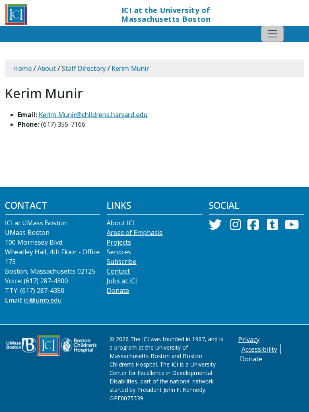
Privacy (249, 339)
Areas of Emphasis (135, 232)
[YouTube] (291, 226)
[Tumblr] (272, 226)
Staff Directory (84, 68)
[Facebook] (253, 226)
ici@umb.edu (43, 300)
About (46, 68)
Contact (118, 271)
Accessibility (259, 349)
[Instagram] (235, 226)
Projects (119, 242)
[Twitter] (215, 226)
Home (22, 68)
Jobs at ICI (122, 280)
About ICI (121, 222)
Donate (118, 290)
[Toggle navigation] (272, 34)
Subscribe (121, 261)
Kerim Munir (130, 68)
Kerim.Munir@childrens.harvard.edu (93, 114)
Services (119, 251)
